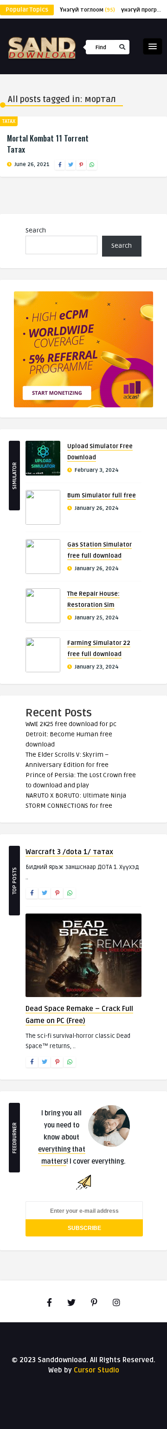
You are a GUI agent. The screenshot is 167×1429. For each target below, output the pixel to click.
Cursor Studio (96, 1370)
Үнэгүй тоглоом (87, 9)
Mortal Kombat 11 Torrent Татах (48, 143)
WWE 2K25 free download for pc (71, 724)
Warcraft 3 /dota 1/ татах (69, 852)
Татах (8, 121)
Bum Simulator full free (101, 495)
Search (36, 230)
